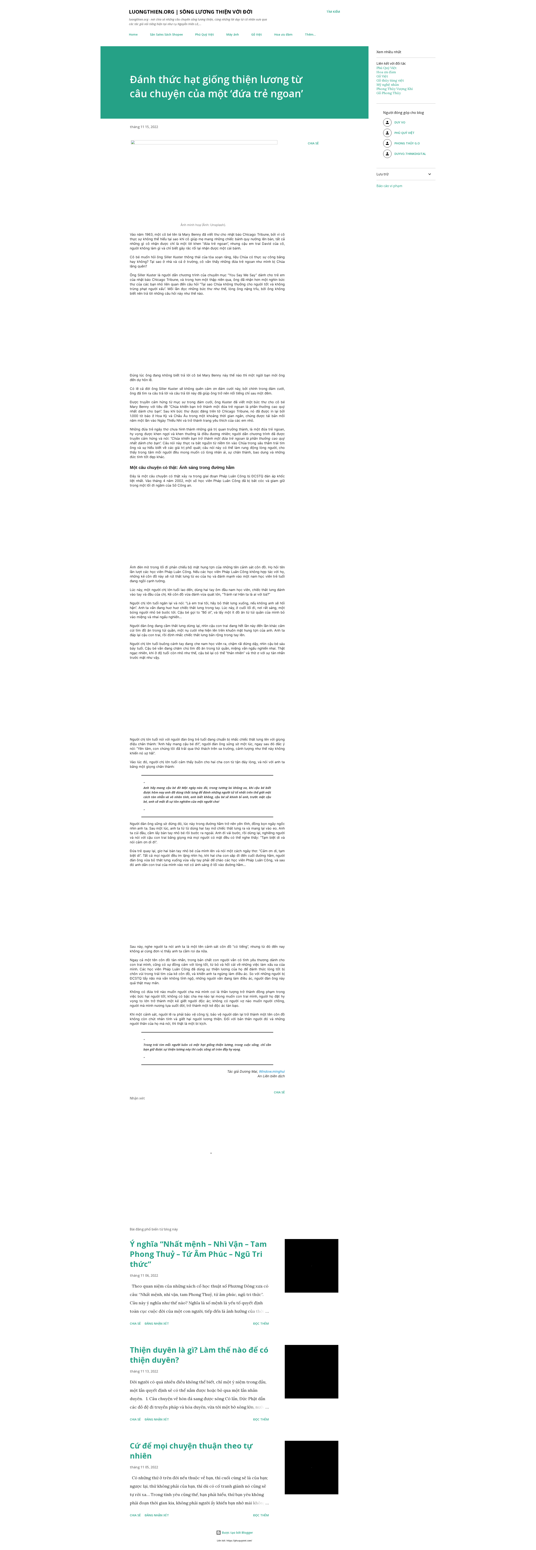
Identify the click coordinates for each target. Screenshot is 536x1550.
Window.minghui (272, 1071)
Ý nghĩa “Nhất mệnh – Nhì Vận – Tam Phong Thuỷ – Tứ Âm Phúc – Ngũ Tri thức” (198, 1254)
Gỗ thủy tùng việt (390, 80)
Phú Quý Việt (204, 34)
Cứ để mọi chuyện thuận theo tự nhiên (191, 1451)
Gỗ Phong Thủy (388, 93)
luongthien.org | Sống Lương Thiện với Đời (191, 11)
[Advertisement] (203, 333)
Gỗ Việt (256, 34)
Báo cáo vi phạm (389, 186)
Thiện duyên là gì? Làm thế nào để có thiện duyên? (199, 1355)
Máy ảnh (232, 34)
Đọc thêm (261, 1323)
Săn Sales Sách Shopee (166, 34)
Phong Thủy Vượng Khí (394, 89)
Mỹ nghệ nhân (387, 84)
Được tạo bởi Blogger (237, 1533)
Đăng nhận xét (157, 1323)
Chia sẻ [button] (313, 143)
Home (133, 34)
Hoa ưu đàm (283, 34)
